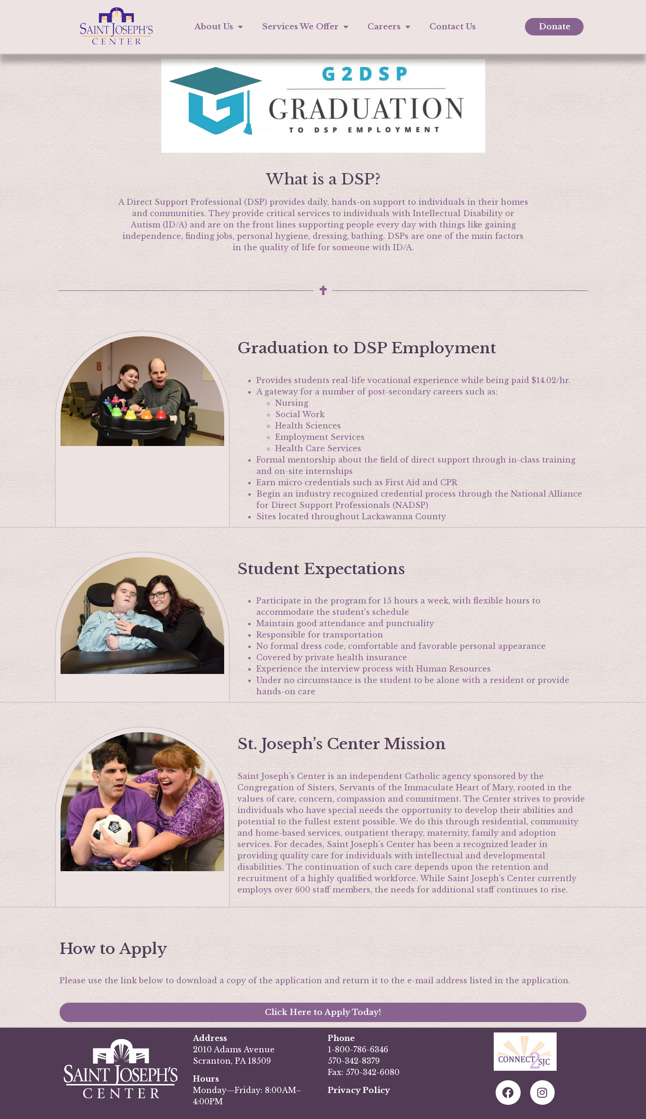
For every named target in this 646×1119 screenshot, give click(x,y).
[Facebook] (508, 1092)
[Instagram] (542, 1092)
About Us (213, 27)
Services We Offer (300, 27)
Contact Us (452, 27)
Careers (384, 27)
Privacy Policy (359, 1090)
